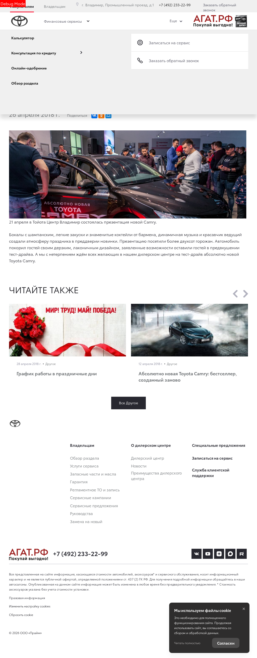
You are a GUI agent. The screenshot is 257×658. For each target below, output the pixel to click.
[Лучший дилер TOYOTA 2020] (241, 21)
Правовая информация (27, 598)
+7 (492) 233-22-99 (174, 4)
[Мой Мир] (108, 115)
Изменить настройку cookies (29, 606)
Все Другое (128, 402)
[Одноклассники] (101, 115)
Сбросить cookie (21, 614)
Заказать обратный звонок (219, 7)
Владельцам (54, 6)
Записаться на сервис (169, 42)
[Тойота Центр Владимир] (213, 21)
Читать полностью (187, 643)
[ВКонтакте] (94, 115)
